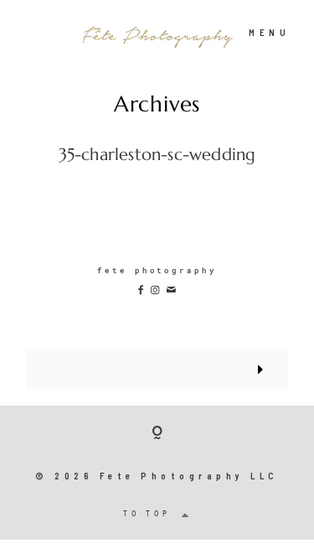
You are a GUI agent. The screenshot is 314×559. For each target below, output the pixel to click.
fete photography (157, 270)
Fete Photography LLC (189, 475)
